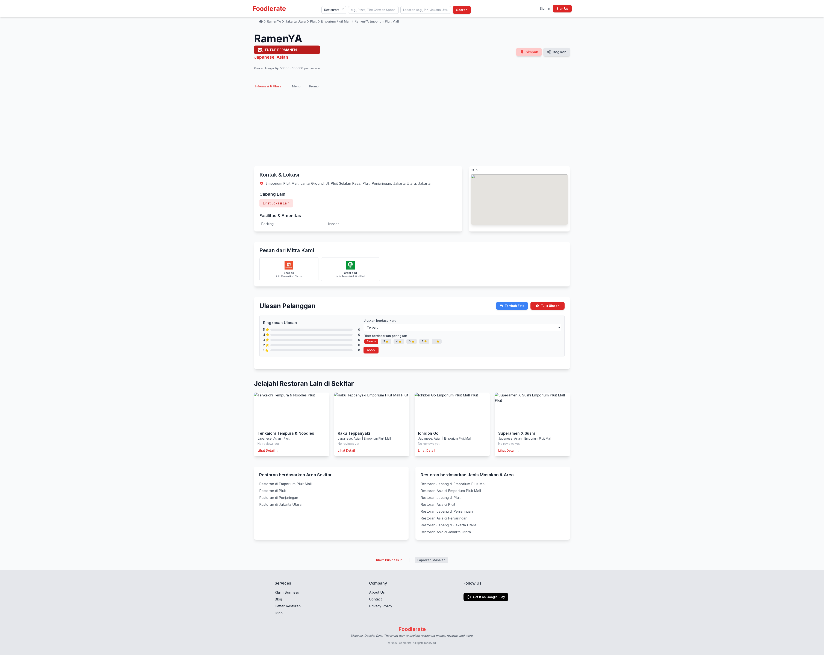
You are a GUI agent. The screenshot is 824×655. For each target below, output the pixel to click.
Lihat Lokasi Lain (276, 203)
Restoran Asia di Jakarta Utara (446, 532)
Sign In (545, 8)
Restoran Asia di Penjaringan (444, 518)
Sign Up (562, 8)
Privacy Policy (380, 606)
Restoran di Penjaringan (278, 497)
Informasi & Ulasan (269, 86)
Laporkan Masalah (431, 560)
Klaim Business (287, 592)
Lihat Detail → (268, 450)
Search (461, 10)
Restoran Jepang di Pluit (440, 497)
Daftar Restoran (288, 606)
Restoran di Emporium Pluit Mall (285, 484)
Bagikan (559, 52)
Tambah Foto (514, 306)
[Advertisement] (412, 129)
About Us (377, 592)
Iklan (279, 613)
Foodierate (269, 8)
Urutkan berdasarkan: (380, 320)
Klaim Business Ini (389, 560)
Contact (375, 599)
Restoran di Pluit (272, 491)
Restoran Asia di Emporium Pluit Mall (451, 491)
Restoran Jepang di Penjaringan (447, 511)
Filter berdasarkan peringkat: (385, 336)
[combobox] (373, 10)
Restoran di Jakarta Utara (280, 504)
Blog (278, 599)
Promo (314, 86)
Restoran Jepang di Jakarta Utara (448, 525)
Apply (371, 350)
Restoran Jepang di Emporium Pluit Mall (453, 484)
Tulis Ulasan (550, 306)
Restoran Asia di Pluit (438, 504)
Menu (296, 86)
